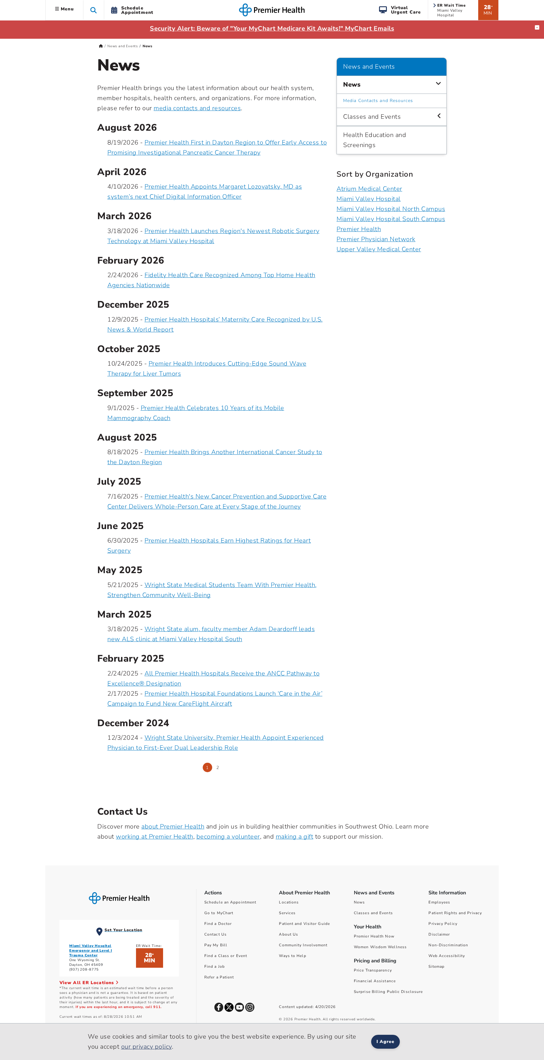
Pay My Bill (215, 945)
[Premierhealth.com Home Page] (101, 46)
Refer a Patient (219, 977)
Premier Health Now (374, 936)
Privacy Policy (442, 923)
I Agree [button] (385, 1042)
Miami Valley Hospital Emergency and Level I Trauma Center (90, 950)
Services (287, 912)
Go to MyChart (218, 912)
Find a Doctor (218, 923)
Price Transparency (373, 970)
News (351, 84)
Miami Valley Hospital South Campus (391, 219)
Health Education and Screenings (374, 140)
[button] (93, 10)
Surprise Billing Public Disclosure (388, 991)
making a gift (295, 836)
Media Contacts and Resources (378, 101)
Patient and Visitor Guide (304, 923)
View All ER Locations (88, 983)
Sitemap (436, 966)
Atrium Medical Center (369, 189)
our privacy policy (146, 1046)
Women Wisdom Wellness (380, 946)
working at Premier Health (154, 836)
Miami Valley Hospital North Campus (391, 209)
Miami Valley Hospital (369, 199)
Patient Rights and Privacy (455, 912)
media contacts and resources (197, 108)
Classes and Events (372, 116)
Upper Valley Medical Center (379, 249)
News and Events (122, 46)
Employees (439, 902)
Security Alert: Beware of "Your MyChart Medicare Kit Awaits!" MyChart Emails (272, 28)
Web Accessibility (446, 955)
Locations (289, 902)
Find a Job (214, 966)
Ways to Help (292, 955)
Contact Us (215, 934)
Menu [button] (66, 9)
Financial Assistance (375, 980)
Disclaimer (439, 934)
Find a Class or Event (225, 955)
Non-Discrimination (448, 945)
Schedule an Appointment (230, 902)
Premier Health (359, 229)
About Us (288, 934)
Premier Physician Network (376, 239)
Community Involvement (303, 945)
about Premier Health (172, 826)
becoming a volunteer (228, 836)
